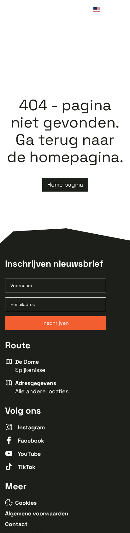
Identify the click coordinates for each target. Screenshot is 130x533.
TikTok (26, 466)
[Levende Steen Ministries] (28, 10)
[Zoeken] (108, 10)
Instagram (31, 427)
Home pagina (65, 184)
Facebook (31, 440)
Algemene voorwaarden (36, 513)
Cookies (26, 502)
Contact (16, 524)
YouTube (29, 453)
